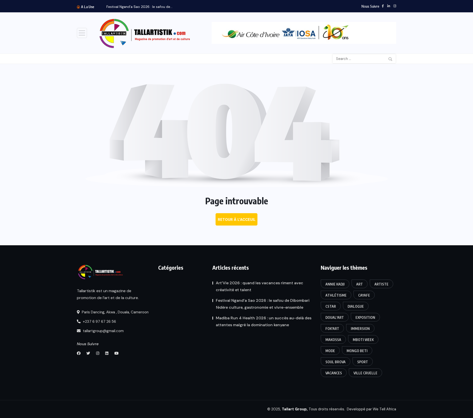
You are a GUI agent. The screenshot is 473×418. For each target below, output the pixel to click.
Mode (330, 351)
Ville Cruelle (365, 373)
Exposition (365, 317)
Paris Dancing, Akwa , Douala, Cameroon (115, 312)
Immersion (360, 328)
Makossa (333, 340)
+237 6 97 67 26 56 (99, 321)
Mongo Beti (357, 351)
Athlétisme (336, 295)
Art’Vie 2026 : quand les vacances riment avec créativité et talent (259, 286)
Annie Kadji (335, 284)
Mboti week (363, 340)
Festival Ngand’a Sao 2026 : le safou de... (139, 6)
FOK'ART (332, 328)
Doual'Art (334, 317)
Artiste (381, 284)
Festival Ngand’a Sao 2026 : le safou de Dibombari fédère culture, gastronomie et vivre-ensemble (262, 304)
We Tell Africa (384, 409)
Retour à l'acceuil (236, 219)
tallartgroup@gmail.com (103, 330)
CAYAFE (364, 295)
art (359, 284)
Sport (362, 362)
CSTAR (330, 306)
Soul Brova (335, 362)
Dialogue (356, 306)
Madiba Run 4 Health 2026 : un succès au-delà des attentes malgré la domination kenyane (263, 321)
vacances (333, 373)
